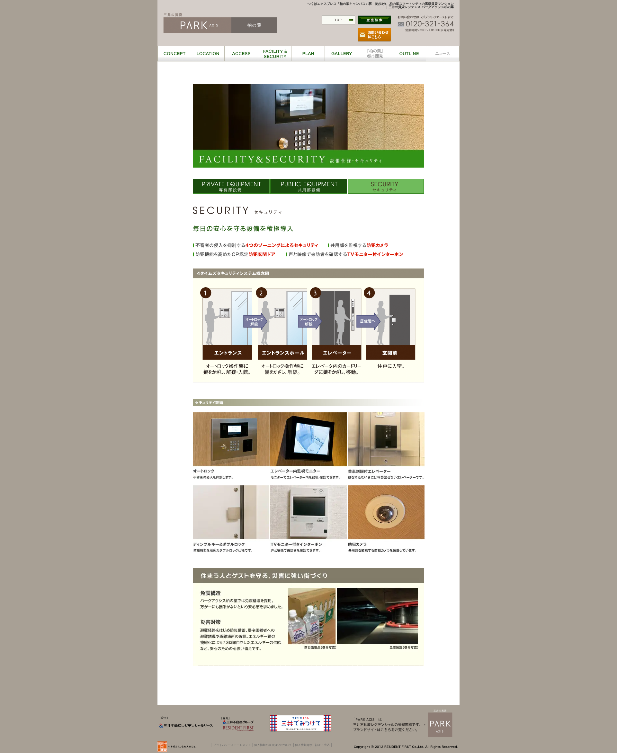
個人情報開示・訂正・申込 (312, 745)
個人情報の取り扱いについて (273, 745)
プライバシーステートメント (232, 745)
